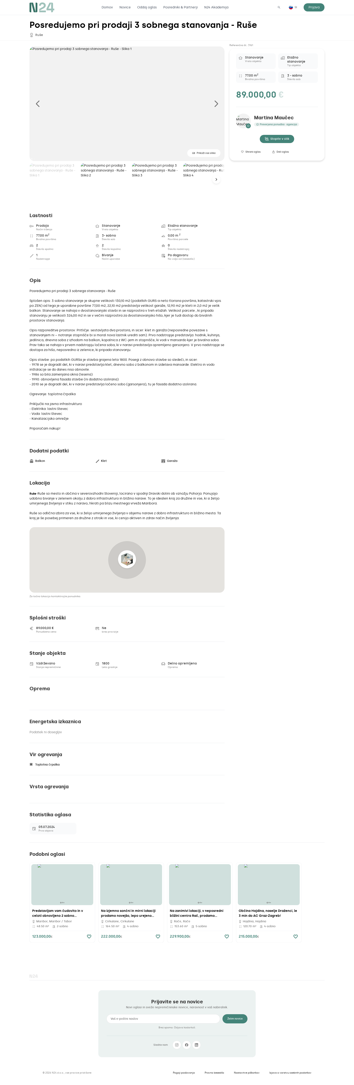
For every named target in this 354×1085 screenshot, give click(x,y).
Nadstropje (43, 258)
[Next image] (216, 104)
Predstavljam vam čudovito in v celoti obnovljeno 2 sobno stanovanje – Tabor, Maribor (57, 916)
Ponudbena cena (46, 631)
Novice (125, 7)
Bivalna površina (46, 239)
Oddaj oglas (147, 7)
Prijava (314, 7)
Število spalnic (44, 249)
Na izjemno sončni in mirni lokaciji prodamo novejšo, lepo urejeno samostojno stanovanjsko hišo (128, 916)
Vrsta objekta (110, 229)
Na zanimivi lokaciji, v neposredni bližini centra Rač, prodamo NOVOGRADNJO (196, 916)
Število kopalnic (111, 249)
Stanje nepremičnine (48, 667)
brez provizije (110, 631)
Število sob (108, 239)
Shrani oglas (253, 152)
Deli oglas (283, 152)
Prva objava (46, 830)
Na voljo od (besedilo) (181, 258)
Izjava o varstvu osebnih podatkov (290, 1072)
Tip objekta (174, 229)
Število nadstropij (178, 249)
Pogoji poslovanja (184, 1072)
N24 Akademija (216, 7)
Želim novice (235, 1018)
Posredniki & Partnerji (180, 7)
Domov (107, 7)
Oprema (173, 667)
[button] (127, 560)
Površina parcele (178, 239)
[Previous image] (38, 104)
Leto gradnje (109, 667)
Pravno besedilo (214, 1072)
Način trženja (44, 229)
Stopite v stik (279, 139)
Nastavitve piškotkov (247, 1072)
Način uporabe (111, 258)
